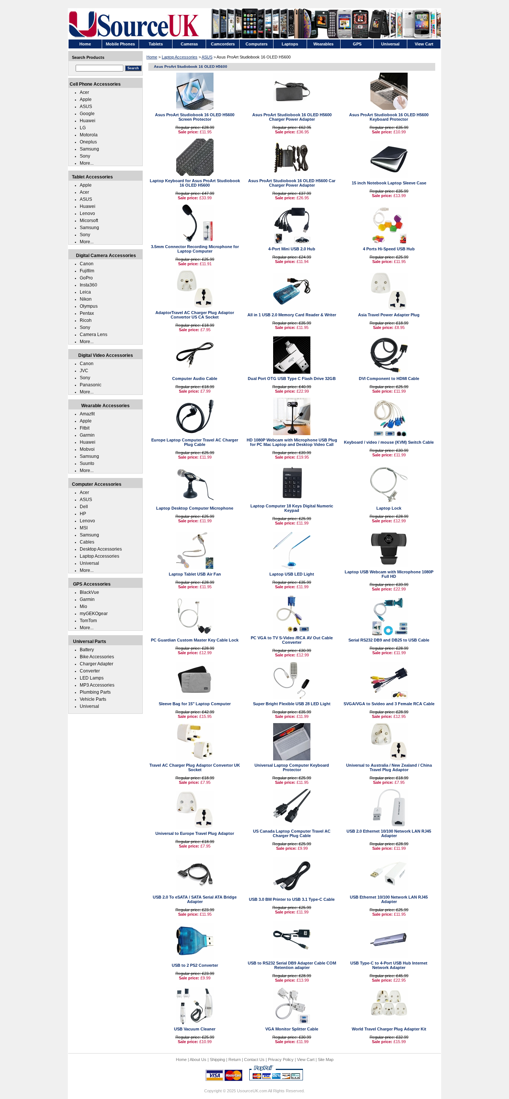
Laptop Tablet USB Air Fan (195, 574)
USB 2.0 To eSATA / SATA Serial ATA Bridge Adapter (195, 899)
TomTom (88, 620)
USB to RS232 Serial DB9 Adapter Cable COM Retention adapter (292, 965)
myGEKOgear (94, 613)
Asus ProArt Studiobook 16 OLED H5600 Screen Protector (194, 117)
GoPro (86, 278)
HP (83, 513)
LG (83, 127)
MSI (84, 528)
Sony (85, 156)
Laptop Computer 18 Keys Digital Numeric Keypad (291, 508)
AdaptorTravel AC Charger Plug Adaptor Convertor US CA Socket (194, 314)
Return (234, 1059)
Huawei (87, 120)
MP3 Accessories (97, 685)
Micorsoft (89, 220)
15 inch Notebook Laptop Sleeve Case (389, 183)
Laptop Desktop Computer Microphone (194, 508)
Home (151, 57)
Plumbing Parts (95, 692)
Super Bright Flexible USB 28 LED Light (292, 703)
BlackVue (89, 592)
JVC (84, 370)
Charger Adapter (96, 663)
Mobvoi (87, 449)
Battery (87, 649)
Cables (87, 542)
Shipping (217, 1059)
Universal (89, 563)
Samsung (89, 149)
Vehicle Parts (93, 699)
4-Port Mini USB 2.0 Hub (291, 249)
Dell (84, 506)
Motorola (89, 134)
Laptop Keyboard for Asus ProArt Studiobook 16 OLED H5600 (195, 182)
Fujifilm (87, 270)
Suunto (87, 463)
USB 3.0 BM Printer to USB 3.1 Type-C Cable (292, 899)
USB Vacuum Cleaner (194, 1029)
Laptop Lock (388, 508)
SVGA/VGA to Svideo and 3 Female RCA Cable (389, 703)
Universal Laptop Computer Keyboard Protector (292, 767)
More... (87, 163)
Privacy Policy (281, 1059)
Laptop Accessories (179, 57)
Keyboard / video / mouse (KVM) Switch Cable (389, 442)
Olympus (89, 306)
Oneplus (88, 142)
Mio (83, 606)
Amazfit (87, 414)
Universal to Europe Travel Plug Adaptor (194, 833)
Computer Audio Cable (194, 378)
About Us (198, 1059)
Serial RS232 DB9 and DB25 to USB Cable (388, 640)
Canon (87, 263)
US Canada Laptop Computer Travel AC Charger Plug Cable (292, 833)
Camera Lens (93, 334)
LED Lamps (92, 678)
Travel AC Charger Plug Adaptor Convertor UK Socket (194, 767)
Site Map (325, 1059)
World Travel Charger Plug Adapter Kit (389, 1029)
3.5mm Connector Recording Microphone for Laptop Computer (195, 248)
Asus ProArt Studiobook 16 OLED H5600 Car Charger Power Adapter (291, 182)
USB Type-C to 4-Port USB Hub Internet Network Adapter (388, 965)
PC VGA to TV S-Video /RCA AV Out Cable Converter (292, 640)
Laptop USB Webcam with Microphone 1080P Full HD (389, 574)
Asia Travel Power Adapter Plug (389, 315)
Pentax (87, 313)
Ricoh (86, 320)
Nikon (86, 299)
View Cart (305, 1059)
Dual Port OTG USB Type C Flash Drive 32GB (292, 378)
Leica (85, 292)
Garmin (87, 435)
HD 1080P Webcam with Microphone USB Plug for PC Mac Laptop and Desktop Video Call (292, 442)
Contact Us (254, 1059)
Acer (84, 92)
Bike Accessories (97, 656)
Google (87, 113)
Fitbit (84, 428)
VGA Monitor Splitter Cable (291, 1029)
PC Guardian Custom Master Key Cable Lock (194, 640)
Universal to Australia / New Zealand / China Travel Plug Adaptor (389, 767)
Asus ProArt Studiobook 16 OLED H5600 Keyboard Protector (389, 117)
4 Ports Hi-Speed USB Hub (389, 249)
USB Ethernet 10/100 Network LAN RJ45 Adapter (389, 899)
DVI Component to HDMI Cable (389, 378)
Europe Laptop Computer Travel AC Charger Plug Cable (194, 442)
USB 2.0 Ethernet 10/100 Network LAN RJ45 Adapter (389, 833)
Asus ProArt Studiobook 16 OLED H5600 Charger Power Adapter (292, 117)
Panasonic (90, 384)
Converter (90, 671)
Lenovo (87, 213)
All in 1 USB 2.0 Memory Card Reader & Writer (291, 315)
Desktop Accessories (101, 549)
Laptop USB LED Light (291, 574)
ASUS (207, 57)
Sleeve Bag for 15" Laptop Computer (195, 703)
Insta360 (88, 285)
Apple (86, 99)
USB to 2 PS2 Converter (195, 965)
